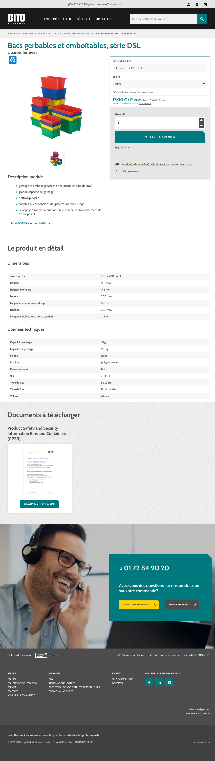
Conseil (12, 679)
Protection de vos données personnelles (74, 687)
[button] (205, 4)
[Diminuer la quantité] (201, 125)
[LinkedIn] (158, 682)
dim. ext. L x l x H (122, 61)
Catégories (27, 33)
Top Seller (102, 19)
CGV (51, 679)
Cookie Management (61, 691)
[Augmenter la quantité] (201, 120)
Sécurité (84, 19)
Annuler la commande (21, 695)
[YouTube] (168, 682)
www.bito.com (97, 4)
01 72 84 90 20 (79, 4)
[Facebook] (148, 682)
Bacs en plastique (46, 33)
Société (116, 673)
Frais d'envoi (145, 103)
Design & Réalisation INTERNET (73, 742)
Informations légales (62, 683)
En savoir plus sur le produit (29, 222)
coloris (116, 76)
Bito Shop (13, 33)
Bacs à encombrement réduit (75, 33)
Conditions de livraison (22, 683)
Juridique (54, 673)
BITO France (200, 742)
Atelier (68, 19)
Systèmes (117, 683)
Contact (13, 691)
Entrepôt (51, 19)
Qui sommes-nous (122, 679)
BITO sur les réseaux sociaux (163, 673)
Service (12, 673)
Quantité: (120, 114)
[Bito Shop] (16, 19)
